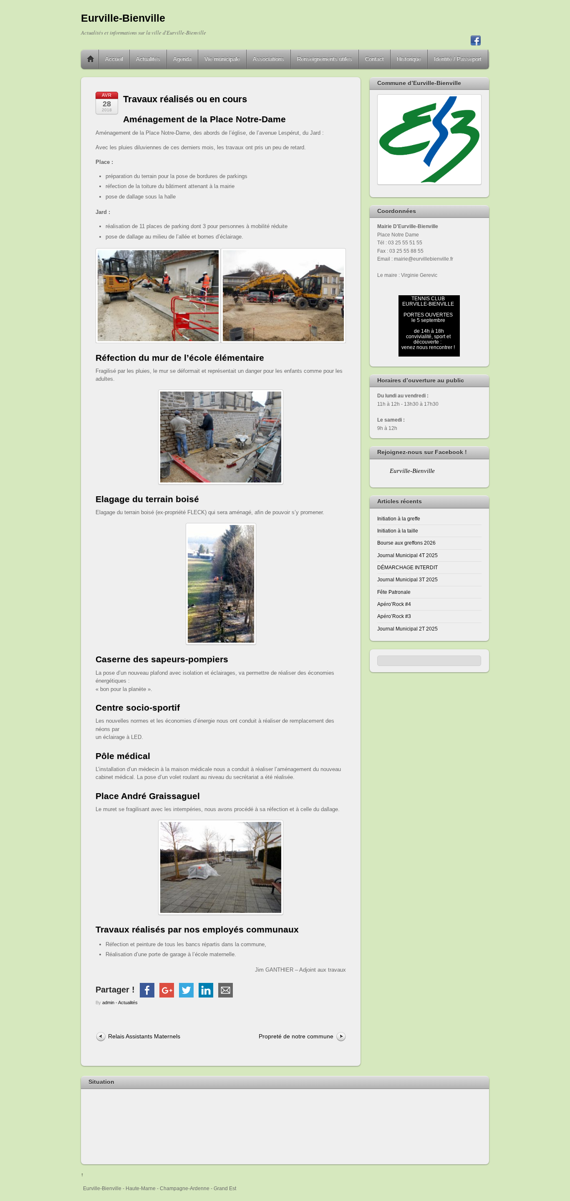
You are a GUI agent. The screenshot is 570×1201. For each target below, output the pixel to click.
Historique (409, 59)
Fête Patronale (394, 592)
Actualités (148, 59)
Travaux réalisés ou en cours (185, 99)
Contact (374, 59)
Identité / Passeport (458, 59)
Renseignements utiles (324, 59)
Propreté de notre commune (296, 1036)
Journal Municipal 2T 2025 (407, 628)
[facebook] (476, 41)
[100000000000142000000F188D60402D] (158, 252)
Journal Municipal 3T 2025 (407, 579)
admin (108, 1002)
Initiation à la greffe (398, 518)
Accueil (114, 59)
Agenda (182, 59)
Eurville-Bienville (412, 470)
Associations (268, 59)
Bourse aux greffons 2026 (406, 542)
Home (90, 59)
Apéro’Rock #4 (394, 604)
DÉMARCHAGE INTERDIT (407, 567)
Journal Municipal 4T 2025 (407, 555)
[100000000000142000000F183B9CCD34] (283, 252)
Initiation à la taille (397, 530)
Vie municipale (222, 59)
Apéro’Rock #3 (394, 616)
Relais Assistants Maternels (144, 1036)
